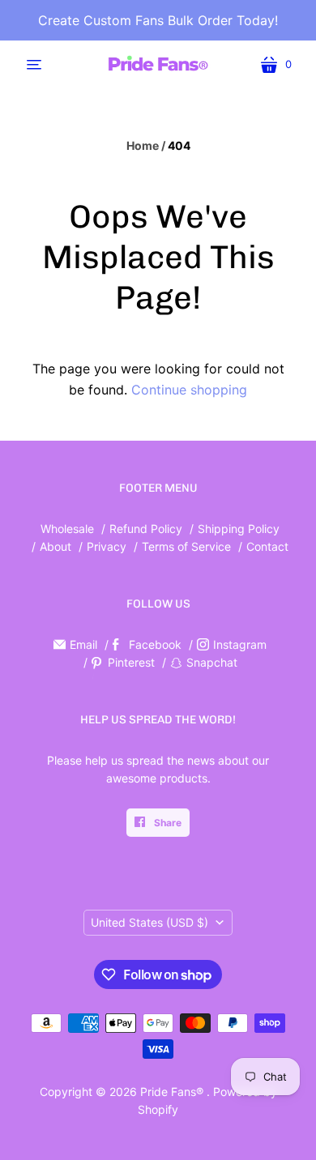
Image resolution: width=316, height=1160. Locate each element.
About (55, 546)
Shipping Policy (239, 528)
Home (142, 145)
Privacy (108, 546)
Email (83, 644)
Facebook (155, 644)
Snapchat (211, 662)
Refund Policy (145, 528)
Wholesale (67, 528)
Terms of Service (186, 546)
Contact (267, 546)
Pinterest (131, 662)
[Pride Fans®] (158, 64)
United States (149, 922)
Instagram (240, 644)
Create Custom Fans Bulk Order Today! (158, 20)
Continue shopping (189, 390)
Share (166, 823)
